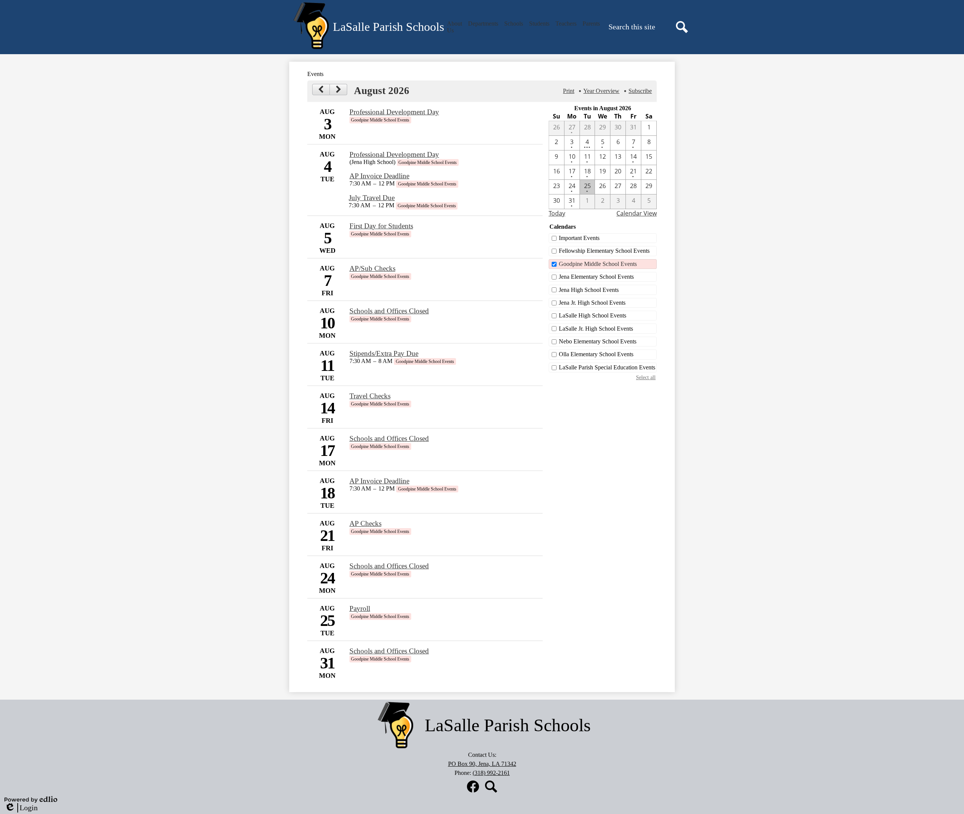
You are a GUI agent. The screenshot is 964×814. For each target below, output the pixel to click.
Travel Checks (369, 396)
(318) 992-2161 (491, 773)
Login (21, 807)
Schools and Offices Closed (389, 311)
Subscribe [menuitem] (640, 91)
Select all (646, 377)
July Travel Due (372, 198)
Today (557, 213)
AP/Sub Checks (372, 268)
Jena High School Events (589, 290)
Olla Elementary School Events (596, 354)
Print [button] (568, 91)
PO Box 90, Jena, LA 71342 (482, 764)
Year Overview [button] (601, 91)
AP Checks (365, 523)
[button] (454, 27)
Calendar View (636, 213)
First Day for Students (381, 226)
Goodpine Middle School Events (598, 264)
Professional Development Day (394, 112)
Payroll (359, 608)
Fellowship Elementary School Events (604, 251)
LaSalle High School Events (592, 315)
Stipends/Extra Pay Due (383, 353)
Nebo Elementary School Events (597, 341)
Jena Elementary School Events (596, 276)
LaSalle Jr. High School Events (596, 328)
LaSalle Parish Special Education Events (607, 367)
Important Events (579, 238)
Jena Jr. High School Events (592, 302)
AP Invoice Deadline (379, 176)
